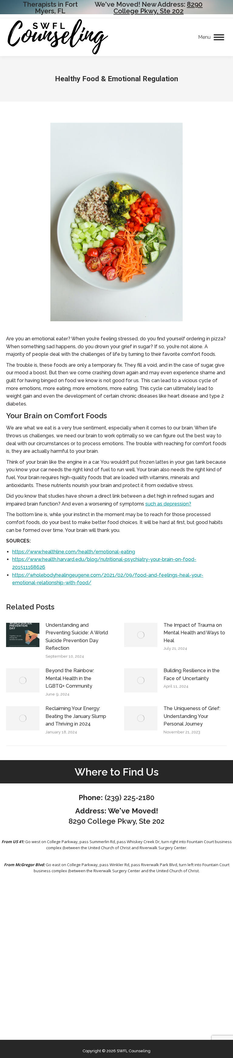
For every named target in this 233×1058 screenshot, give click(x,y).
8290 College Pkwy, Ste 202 (158, 7)
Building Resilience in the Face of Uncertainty (192, 674)
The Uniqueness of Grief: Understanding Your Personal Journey (192, 716)
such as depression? (168, 504)
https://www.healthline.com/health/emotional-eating (73, 552)
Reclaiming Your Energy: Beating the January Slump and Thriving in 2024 (76, 716)
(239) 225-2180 (129, 797)
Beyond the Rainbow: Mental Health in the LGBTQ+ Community (70, 678)
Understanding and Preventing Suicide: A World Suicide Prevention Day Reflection (77, 636)
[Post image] (22, 635)
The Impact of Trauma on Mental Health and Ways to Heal (194, 632)
